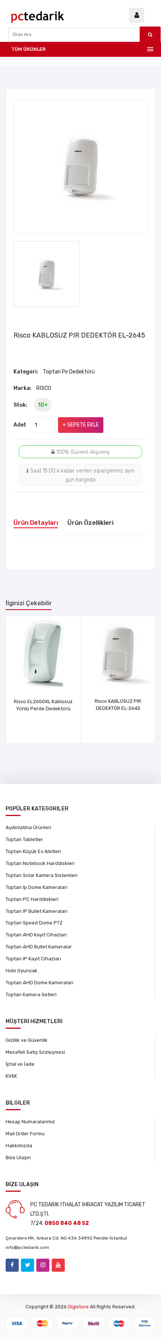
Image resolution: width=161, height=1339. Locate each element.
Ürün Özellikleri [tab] (90, 522)
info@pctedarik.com (27, 1247)
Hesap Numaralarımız (30, 1121)
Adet (19, 425)
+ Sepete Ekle (81, 425)
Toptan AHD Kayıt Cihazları (36, 935)
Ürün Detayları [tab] (35, 522)
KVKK (11, 1076)
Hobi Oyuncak (21, 970)
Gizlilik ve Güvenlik (27, 1040)
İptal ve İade (20, 1064)
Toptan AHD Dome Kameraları (39, 982)
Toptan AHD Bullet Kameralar (39, 946)
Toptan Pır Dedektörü (69, 372)
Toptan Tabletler (24, 839)
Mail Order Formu (25, 1133)
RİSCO (43, 388)
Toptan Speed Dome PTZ (34, 923)
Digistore (78, 1306)
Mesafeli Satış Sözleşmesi (35, 1052)
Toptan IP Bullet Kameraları (36, 911)
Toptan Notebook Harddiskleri (40, 863)
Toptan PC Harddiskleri (32, 899)
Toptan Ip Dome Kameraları (36, 887)
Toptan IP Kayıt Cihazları (33, 958)
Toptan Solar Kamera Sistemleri (42, 875)
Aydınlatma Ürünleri (28, 827)
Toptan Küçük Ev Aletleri (33, 851)
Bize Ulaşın (18, 1157)
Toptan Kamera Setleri (31, 994)
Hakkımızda (19, 1145)
